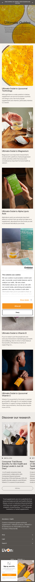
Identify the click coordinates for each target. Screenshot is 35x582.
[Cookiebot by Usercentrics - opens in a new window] (25, 268)
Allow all (18, 306)
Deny (17, 312)
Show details (24, 300)
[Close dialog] (33, 561)
